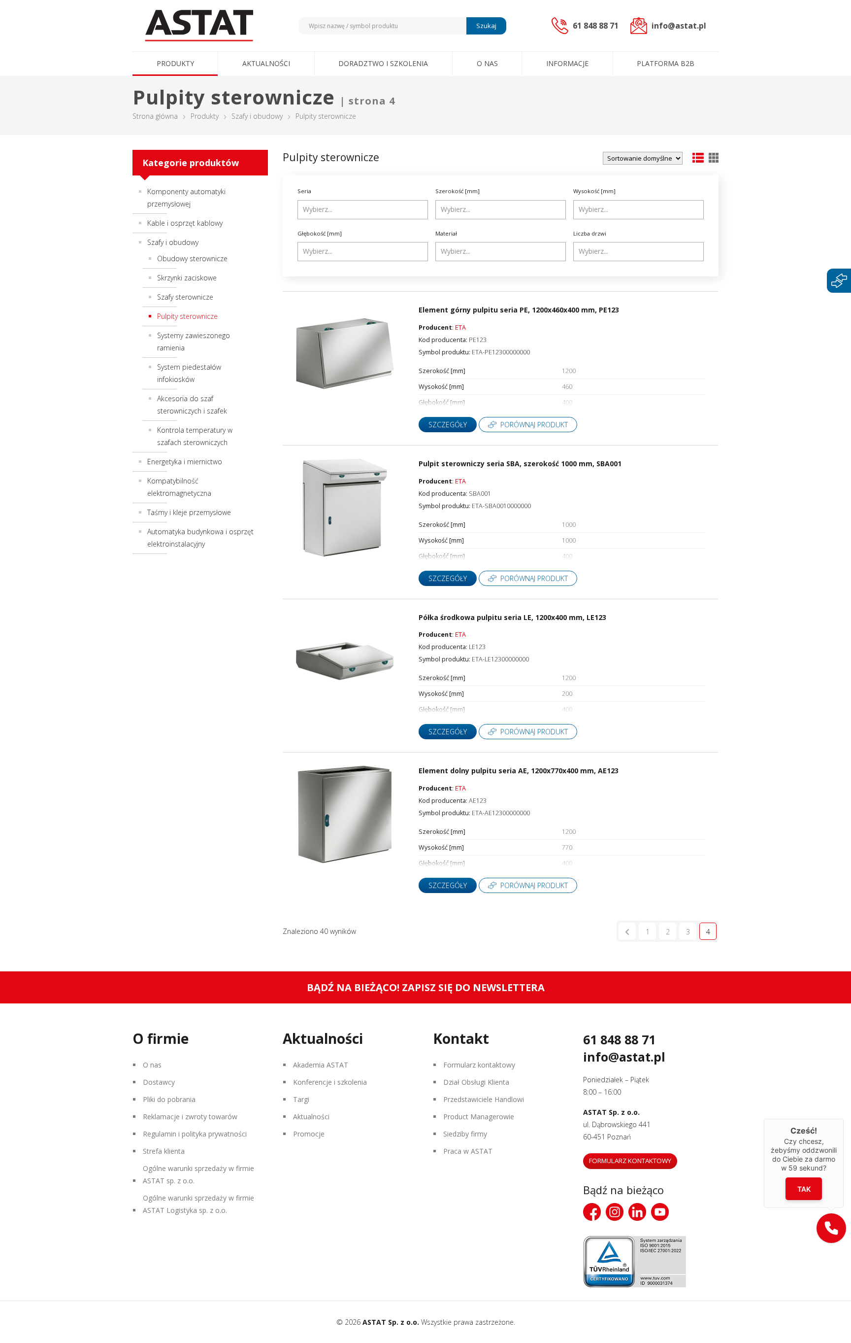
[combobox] (362, 209)
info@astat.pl (624, 1056)
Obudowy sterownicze (192, 258)
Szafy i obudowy (257, 116)
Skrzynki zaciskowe (187, 277)
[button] (831, 1228)
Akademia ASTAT (320, 1064)
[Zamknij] (843, 1118)
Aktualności (266, 63)
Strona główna (155, 116)
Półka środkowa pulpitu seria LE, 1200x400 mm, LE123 (512, 617)
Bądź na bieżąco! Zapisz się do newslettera (426, 987)
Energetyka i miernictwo (184, 461)
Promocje (309, 1133)
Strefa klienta (164, 1151)
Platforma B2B (665, 63)
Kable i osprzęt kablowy (185, 223)
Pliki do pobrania (169, 1099)
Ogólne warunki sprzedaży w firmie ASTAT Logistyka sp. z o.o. (198, 1204)
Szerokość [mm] (457, 191)
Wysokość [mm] (594, 191)
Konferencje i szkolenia (330, 1082)
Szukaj (486, 25)
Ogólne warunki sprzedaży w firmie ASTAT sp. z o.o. (198, 1174)
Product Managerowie (478, 1116)
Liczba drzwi (589, 233)
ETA (460, 327)
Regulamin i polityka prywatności (195, 1133)
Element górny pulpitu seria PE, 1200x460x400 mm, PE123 (519, 309)
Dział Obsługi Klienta (476, 1082)
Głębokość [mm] (319, 233)
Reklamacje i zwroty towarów (190, 1116)
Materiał (446, 233)
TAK (804, 1189)
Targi (301, 1099)
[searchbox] (363, 209)
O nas (487, 63)
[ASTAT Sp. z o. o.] (199, 25)
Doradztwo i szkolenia (383, 63)
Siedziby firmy (465, 1133)
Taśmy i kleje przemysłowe (189, 512)
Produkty (175, 63)
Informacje (567, 63)
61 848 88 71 (619, 1039)
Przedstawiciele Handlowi (483, 1099)
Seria (304, 191)
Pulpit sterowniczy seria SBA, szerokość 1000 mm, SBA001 (520, 463)
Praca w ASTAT (467, 1151)
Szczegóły (447, 424)
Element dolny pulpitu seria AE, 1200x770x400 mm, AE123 (519, 770)
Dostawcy (159, 1082)
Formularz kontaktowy (479, 1064)
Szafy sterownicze (185, 297)
